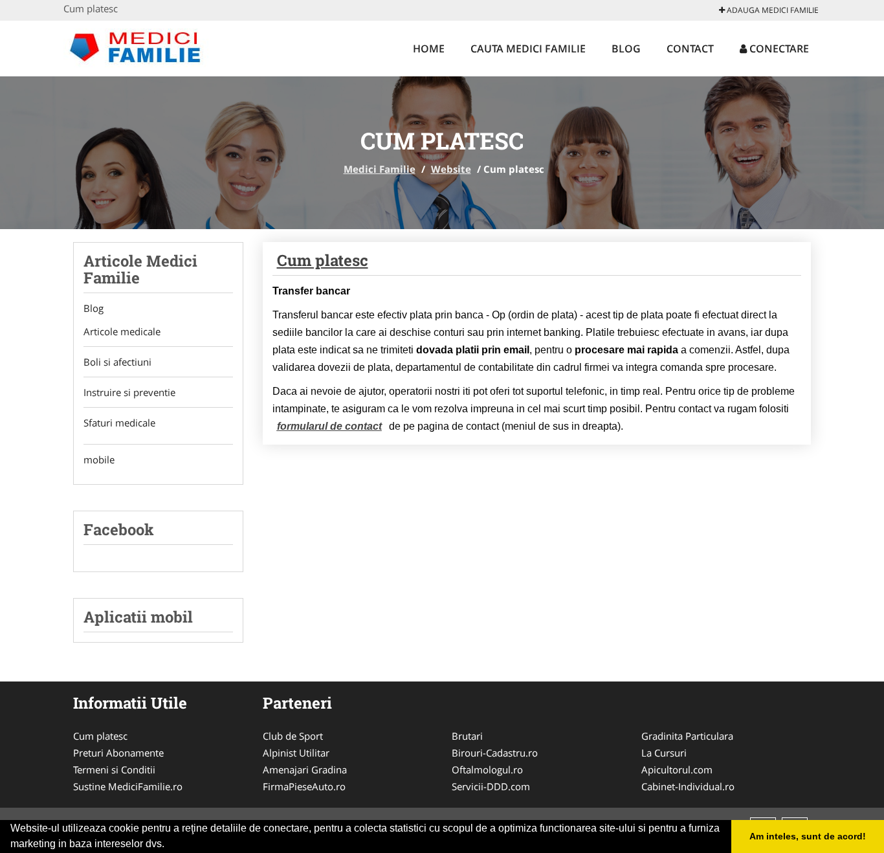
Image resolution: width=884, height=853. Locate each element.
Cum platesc (322, 260)
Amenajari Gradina (305, 769)
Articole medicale (121, 331)
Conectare (778, 48)
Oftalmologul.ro (487, 769)
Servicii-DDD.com (491, 786)
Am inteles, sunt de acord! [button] (807, 836)
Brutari (467, 735)
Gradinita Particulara (687, 735)
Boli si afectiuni (117, 361)
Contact (690, 48)
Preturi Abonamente (118, 752)
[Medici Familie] (148, 46)
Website (451, 168)
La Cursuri (664, 752)
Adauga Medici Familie (772, 10)
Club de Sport (293, 735)
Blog (626, 48)
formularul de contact (329, 426)
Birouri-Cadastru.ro (495, 752)
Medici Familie (379, 168)
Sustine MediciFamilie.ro (127, 786)
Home (429, 48)
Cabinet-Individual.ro (688, 786)
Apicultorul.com (677, 769)
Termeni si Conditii (114, 769)
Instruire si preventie (129, 392)
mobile (99, 459)
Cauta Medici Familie (528, 48)
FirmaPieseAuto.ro (304, 786)
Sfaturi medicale (119, 422)
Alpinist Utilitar (296, 752)
